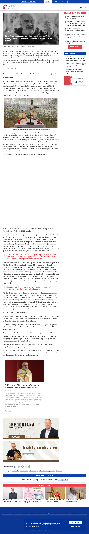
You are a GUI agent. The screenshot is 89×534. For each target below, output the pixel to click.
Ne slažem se (75, 527)
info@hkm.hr (63, 480)
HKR (63, 2)
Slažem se (75, 523)
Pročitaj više (74, 47)
